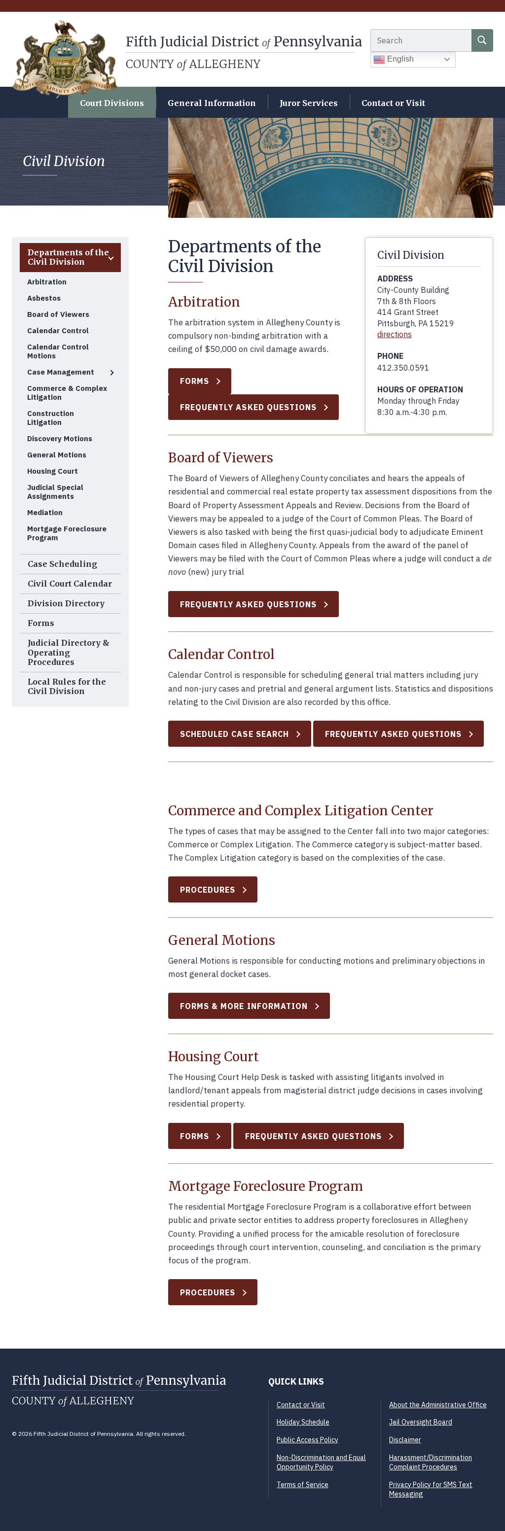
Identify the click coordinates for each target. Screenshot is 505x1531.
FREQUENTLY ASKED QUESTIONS (248, 407)
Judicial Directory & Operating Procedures (68, 652)
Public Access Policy (307, 1439)
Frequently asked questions (393, 734)
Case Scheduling (62, 564)
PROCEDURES (208, 890)
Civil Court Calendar (70, 584)
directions (394, 334)
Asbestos (44, 298)
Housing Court (52, 471)
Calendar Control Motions (58, 351)
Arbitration (47, 281)
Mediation (45, 512)
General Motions (56, 454)
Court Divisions (112, 103)
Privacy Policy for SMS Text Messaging (430, 1489)
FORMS (194, 381)
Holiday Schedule (303, 1422)
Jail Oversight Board (420, 1422)
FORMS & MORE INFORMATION (244, 1006)
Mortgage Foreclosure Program (67, 533)
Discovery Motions (59, 438)
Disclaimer (405, 1439)
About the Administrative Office (438, 1404)
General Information (212, 103)
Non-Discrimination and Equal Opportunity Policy (321, 1462)
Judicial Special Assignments (55, 492)
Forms (41, 623)
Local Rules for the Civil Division (67, 686)
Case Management (60, 372)
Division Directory (66, 603)
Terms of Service (302, 1484)
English (399, 59)
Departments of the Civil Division (68, 257)
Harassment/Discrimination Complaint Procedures (430, 1462)
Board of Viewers (58, 314)
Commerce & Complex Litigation (67, 392)
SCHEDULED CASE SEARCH (234, 734)
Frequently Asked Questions (248, 604)
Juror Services (309, 103)
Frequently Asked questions (313, 1136)
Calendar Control (58, 330)
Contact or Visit (393, 103)
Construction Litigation (50, 418)
